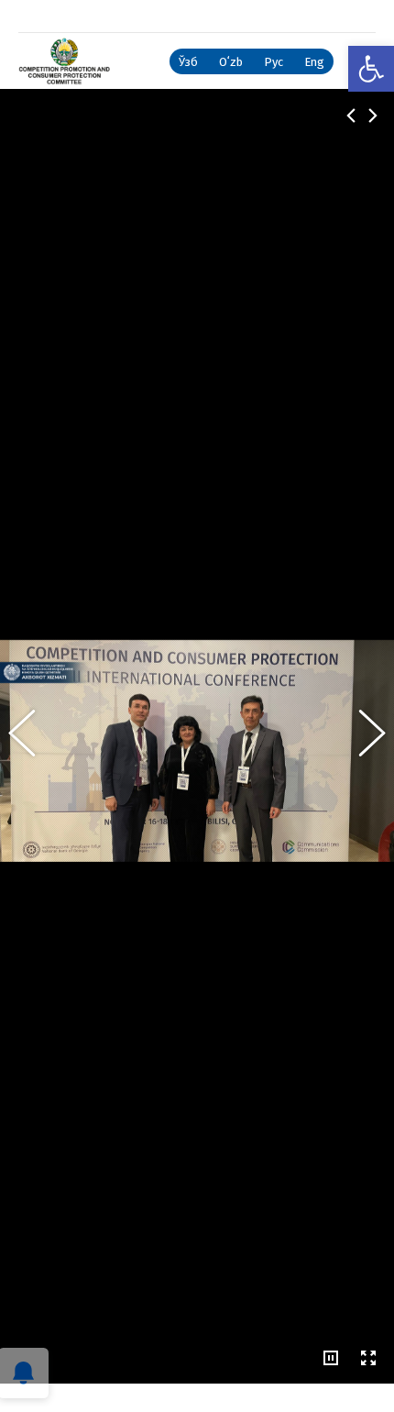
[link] (371, 69)
